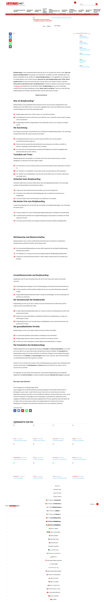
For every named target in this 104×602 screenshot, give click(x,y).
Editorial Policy (57, 489)
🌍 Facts (53, 518)
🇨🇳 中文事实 (53, 599)
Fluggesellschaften (19, 11)
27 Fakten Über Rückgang (78, 478)
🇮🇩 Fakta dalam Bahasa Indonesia (53, 560)
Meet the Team (57, 493)
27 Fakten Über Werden (58, 440)
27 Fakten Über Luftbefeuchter (60, 459)
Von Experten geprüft (56, 17)
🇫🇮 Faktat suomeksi (53, 546)
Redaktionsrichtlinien (66, 17)
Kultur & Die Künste (45, 10)
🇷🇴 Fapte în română (53, 581)
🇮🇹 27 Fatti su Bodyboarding (53, 514)
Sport (46, 26)
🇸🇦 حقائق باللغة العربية (53, 549)
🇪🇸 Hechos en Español (53, 525)
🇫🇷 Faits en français (53, 521)
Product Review (57, 496)
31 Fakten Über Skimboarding (20, 440)
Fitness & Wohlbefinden (73, 11)
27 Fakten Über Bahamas (78, 440)
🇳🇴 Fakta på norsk (53, 542)
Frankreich (18, 86)
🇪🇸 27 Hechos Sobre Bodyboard (53, 503)
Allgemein (81, 11)
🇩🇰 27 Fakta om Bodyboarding (53, 500)
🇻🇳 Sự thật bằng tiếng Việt (53, 592)
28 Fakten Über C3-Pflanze (39, 440)
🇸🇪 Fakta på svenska (53, 539)
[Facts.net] (15, 3)
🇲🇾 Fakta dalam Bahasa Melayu (53, 571)
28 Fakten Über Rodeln (85, 66)
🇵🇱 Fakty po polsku (53, 578)
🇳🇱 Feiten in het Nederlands (53, 574)
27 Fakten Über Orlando (38, 459)
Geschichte (89, 11)
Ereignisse (64, 11)
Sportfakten (57, 25)
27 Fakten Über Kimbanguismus (79, 459)
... (102, 10)
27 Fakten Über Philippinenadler (60, 478)
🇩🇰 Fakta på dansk (53, 535)
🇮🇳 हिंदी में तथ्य (53, 557)
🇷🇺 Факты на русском (53, 585)
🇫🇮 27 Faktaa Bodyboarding (53, 507)
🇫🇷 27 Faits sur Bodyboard (53, 510)
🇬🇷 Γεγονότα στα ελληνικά (53, 553)
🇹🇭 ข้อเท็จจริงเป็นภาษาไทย (53, 589)
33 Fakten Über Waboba (85, 54)
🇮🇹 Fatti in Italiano (53, 528)
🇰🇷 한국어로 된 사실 (53, 567)
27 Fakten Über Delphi (38, 478)
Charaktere (38, 11)
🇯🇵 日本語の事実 (53, 564)
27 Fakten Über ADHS (18, 478)
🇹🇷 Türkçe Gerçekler (53, 596)
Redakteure (24, 399)
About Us (57, 486)
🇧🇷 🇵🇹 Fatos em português (53, 532)
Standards (22, 396)
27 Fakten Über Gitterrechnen (20, 459)
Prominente (30, 11)
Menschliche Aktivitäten (97, 11)
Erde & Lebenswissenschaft (54, 11)
